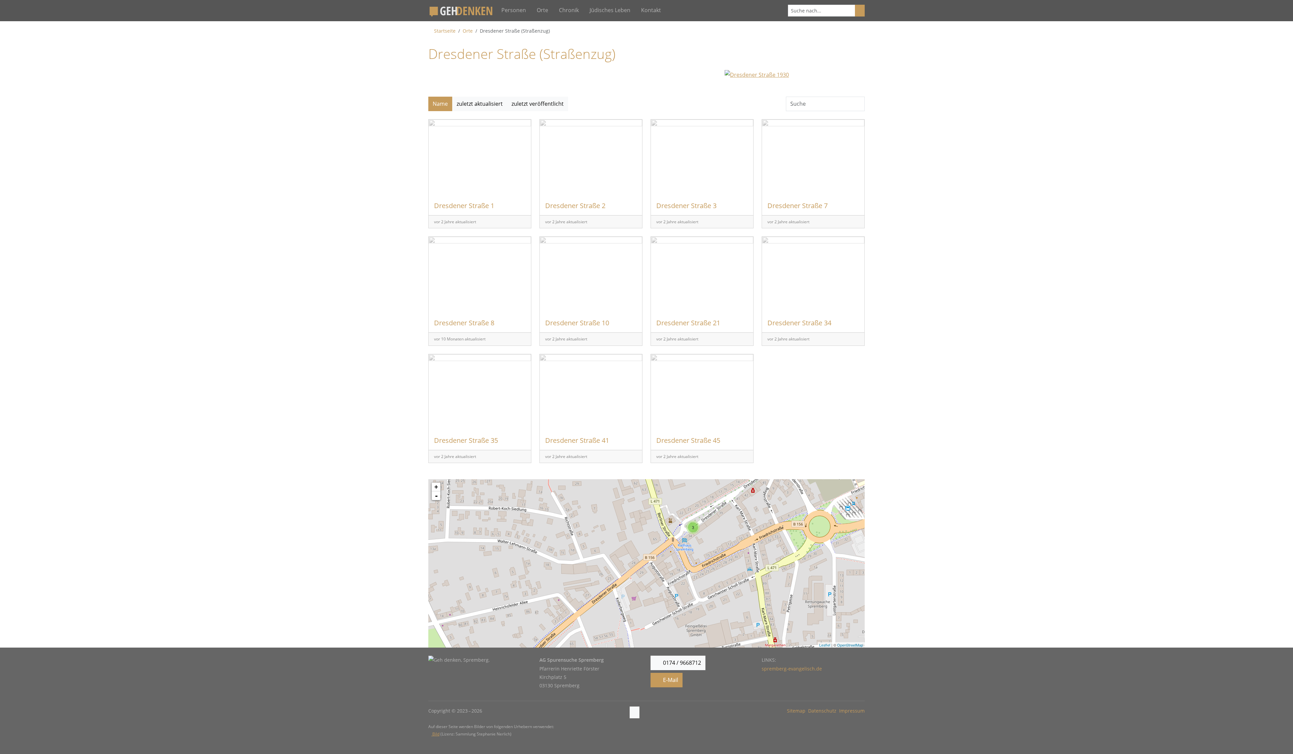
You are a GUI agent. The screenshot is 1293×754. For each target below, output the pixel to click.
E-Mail (670, 680)
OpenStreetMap (850, 645)
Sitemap (796, 711)
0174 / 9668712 (681, 662)
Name (440, 103)
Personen (513, 10)
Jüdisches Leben (610, 10)
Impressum (852, 711)
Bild (435, 734)
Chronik (569, 10)
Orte (542, 10)
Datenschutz (822, 711)
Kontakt (651, 10)
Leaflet (824, 645)
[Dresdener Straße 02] (561, 614)
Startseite (445, 31)
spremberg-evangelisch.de (792, 668)
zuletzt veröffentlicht (537, 103)
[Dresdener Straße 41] (732, 498)
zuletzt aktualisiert (480, 103)
